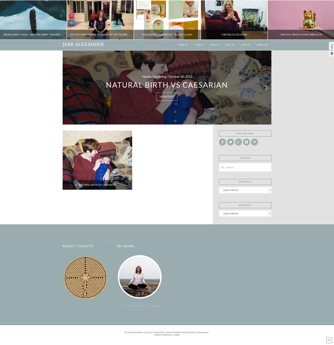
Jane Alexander (83, 44)
